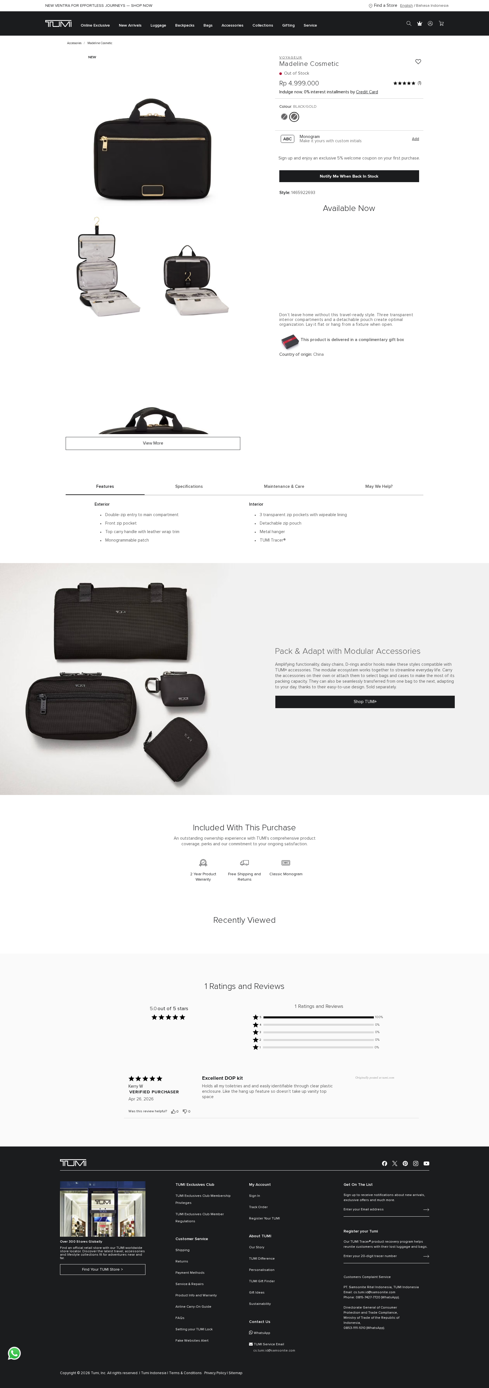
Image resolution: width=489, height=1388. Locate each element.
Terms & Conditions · (186, 1373)
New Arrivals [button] (130, 25)
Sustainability (260, 1304)
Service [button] (310, 25)
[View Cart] (441, 23)
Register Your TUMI (264, 1218)
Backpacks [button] (184, 25)
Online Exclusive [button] (95, 25)
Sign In (254, 1196)
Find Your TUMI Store (101, 1269)
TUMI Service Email (269, 1344)
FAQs (180, 1318)
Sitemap (236, 1373)
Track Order (258, 1207)
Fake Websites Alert (192, 1340)
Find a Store (385, 5)
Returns (181, 1261)
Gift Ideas (257, 1292)
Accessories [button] (232, 25)
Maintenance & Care (284, 486)
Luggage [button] (158, 25)
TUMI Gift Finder (262, 1281)
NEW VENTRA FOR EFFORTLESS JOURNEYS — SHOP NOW (98, 6)
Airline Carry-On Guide (193, 1307)
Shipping (182, 1250)
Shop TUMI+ (365, 702)
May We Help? (379, 486)
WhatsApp (262, 1333)
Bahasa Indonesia (432, 6)
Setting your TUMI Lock (194, 1329)
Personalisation (261, 1270)
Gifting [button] (288, 25)
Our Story (256, 1247)
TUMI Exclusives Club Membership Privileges (203, 1199)
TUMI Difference (262, 1258)
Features (105, 486)
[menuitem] (95, 23)
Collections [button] (262, 25)
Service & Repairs (189, 1284)
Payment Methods (190, 1273)
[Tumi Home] (58, 23)
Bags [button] (208, 25)
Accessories (74, 43)
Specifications (189, 486)
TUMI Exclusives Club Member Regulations (199, 1218)
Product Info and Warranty (196, 1295)
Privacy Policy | (216, 1373)
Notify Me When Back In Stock (349, 176)
